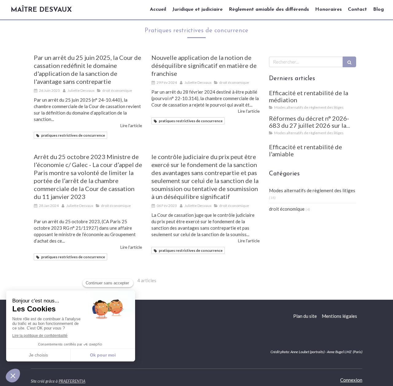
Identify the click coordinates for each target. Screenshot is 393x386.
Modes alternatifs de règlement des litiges (312, 190)
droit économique (287, 209)
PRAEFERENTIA (72, 381)
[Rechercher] (349, 62)
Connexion (351, 380)
